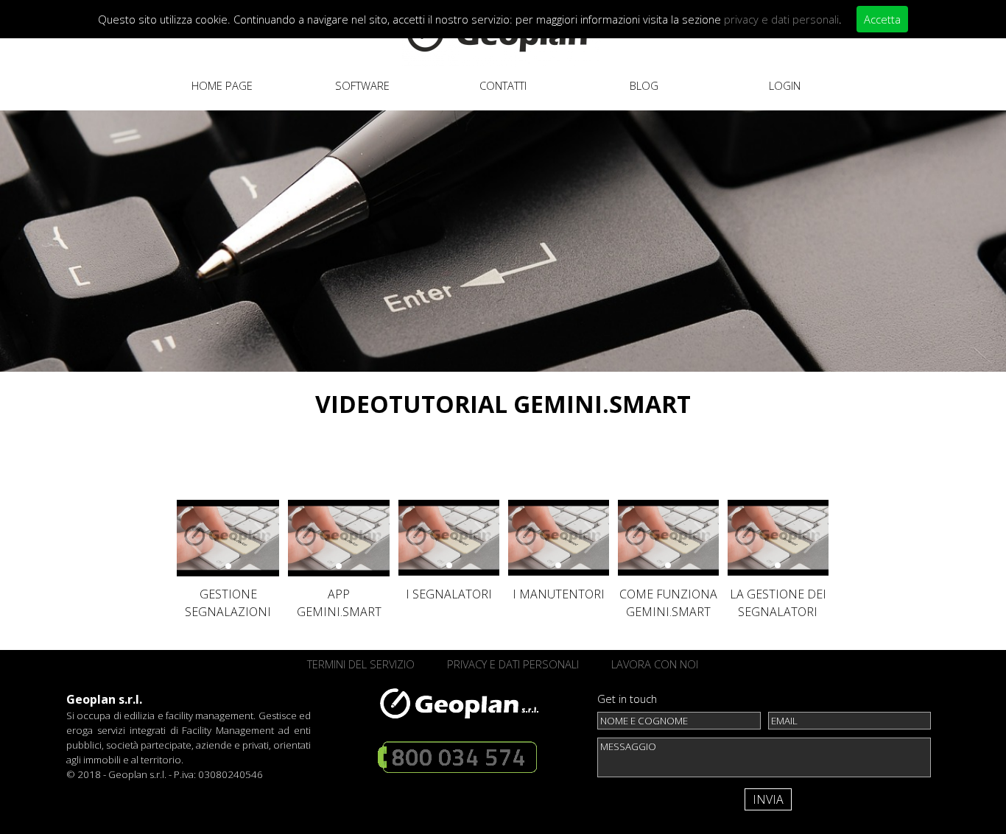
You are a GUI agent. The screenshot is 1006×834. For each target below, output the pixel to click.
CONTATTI (503, 85)
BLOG (644, 85)
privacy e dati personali (781, 19)
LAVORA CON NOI (654, 664)
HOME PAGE (222, 85)
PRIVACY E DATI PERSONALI (513, 664)
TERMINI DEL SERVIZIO (361, 664)
